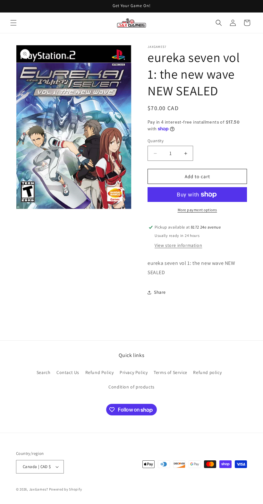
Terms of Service (170, 372)
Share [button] (160, 292)
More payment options (197, 209)
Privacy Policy (134, 372)
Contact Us (67, 372)
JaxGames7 (38, 489)
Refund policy (207, 372)
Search (44, 372)
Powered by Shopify (65, 489)
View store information (178, 245)
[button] (13, 23)
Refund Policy (99, 372)
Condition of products (131, 387)
